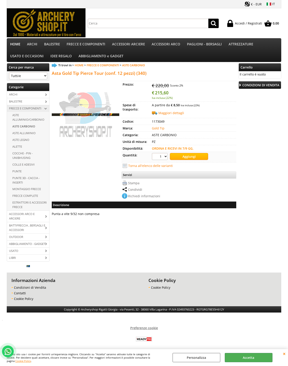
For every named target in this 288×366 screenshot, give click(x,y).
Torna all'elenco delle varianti (150, 166)
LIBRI (12, 258)
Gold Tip (158, 128)
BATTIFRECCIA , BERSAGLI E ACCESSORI (27, 227)
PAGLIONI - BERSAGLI (204, 44)
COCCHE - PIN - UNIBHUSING (22, 155)
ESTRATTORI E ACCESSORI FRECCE (29, 204)
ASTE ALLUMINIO (24, 133)
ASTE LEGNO (20, 140)
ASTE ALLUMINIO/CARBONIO (28, 117)
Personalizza (196, 357)
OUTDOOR (16, 237)
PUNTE (17, 171)
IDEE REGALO (61, 56)
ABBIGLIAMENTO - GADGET (27, 244)
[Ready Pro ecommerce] (144, 339)
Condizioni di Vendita (30, 287)
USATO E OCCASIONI (27, 56)
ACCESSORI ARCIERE (128, 44)
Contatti (20, 293)
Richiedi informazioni (144, 196)
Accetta (248, 357)
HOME (15, 44)
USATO (13, 251)
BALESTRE (52, 44)
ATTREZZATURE (241, 44)
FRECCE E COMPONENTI (86, 44)
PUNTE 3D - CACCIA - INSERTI (26, 180)
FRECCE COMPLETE (25, 196)
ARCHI (32, 44)
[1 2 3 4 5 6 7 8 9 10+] (160, 157)
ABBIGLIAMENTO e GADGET (101, 56)
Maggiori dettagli (171, 113)
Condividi (135, 189)
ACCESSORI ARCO (166, 44)
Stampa (134, 183)
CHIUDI (284, 353)
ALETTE (17, 146)
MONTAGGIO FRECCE (26, 189)
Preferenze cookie (144, 328)
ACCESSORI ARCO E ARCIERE (22, 216)
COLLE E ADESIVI (23, 164)
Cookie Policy (23, 361)
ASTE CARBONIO (23, 126)
